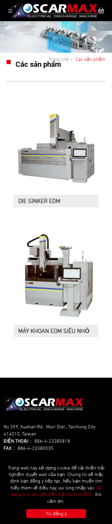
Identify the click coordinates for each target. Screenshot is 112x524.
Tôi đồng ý (56, 513)
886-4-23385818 (52, 441)
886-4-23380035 (35, 448)
